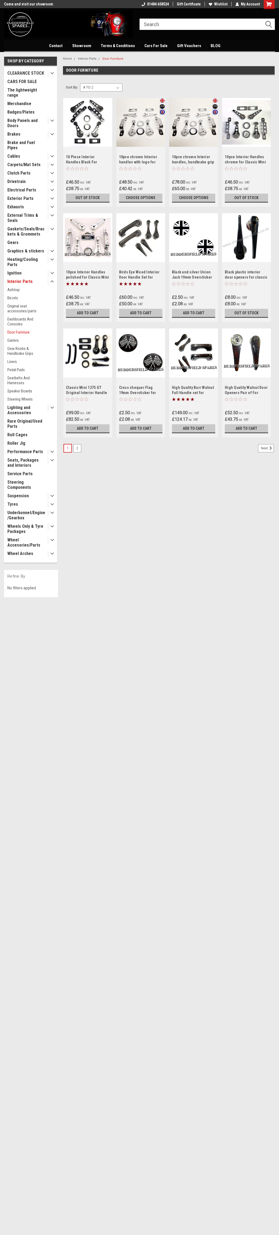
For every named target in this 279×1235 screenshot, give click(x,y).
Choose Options (140, 198)
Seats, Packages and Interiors (23, 463)
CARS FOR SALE (22, 81)
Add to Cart (87, 313)
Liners (12, 361)
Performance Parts (25, 451)
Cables (13, 156)
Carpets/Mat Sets (24, 164)
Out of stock (87, 198)
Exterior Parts (20, 198)
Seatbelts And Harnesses (18, 380)
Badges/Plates (21, 112)
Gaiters (13, 340)
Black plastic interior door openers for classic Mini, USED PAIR (246, 277)
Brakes (13, 134)
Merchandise (19, 103)
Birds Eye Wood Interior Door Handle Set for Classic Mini (139, 277)
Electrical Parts (21, 190)
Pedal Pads (16, 369)
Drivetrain (16, 181)
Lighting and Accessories (19, 410)
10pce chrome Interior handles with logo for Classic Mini (138, 162)
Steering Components (19, 485)
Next (265, 448)
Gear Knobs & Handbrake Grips (20, 351)
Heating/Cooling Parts (22, 262)
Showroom (81, 45)
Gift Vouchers (189, 45)
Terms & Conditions (118, 45)
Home (67, 58)
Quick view (88, 143)
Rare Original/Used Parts (24, 424)
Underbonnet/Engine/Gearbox (26, 515)
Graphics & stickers (25, 251)
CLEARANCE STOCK (25, 73)
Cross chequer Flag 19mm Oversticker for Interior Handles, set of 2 (140, 392)
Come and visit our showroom (28, 4)
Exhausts (15, 206)
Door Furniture (18, 332)
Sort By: (72, 87)
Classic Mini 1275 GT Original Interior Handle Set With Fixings (86, 392)
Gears (13, 242)
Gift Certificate (189, 4)
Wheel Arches (20, 553)
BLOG (215, 45)
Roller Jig (16, 443)
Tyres (12, 504)
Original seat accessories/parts (22, 308)
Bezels (12, 297)
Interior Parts (20, 281)
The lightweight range (22, 92)
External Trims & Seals (22, 218)
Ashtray (13, 289)
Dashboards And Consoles (20, 322)
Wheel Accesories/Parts (23, 542)
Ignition (14, 273)
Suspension (18, 495)
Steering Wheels (20, 399)
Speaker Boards (19, 391)
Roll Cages (17, 434)
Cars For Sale (156, 45)
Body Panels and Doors (22, 123)
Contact (56, 45)
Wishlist (221, 4)
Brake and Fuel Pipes (21, 145)
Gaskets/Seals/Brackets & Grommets (25, 231)
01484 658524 (158, 4)
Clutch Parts (19, 173)
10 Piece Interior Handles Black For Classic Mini (81, 162)
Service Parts (20, 473)
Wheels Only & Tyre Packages (25, 529)
